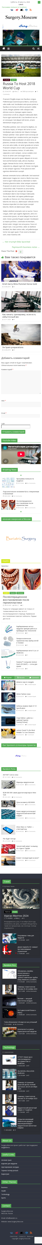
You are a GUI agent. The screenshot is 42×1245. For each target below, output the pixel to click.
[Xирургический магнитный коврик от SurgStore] (9, 1107)
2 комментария (31, 684)
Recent (22, 677)
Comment (35, 677)
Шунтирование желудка (10, 1167)
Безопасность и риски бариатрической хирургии (27, 1030)
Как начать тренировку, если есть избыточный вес (19, 315)
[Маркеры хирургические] (8, 781)
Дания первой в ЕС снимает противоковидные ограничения (28, 949)
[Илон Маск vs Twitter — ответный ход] (8, 826)
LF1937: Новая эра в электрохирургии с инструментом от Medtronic (25, 1060)
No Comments (31, 483)
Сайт (3, 424)
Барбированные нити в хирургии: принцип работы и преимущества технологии (26, 628)
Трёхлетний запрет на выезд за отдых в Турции (26, 847)
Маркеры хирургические (25, 782)
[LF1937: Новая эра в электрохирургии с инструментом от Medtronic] (9, 1056)
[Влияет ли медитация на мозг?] (8, 857)
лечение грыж (6, 1160)
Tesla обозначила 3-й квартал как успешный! (20, 1022)
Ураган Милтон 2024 (16, 915)
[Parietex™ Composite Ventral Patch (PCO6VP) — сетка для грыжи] (8, 661)
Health (6, 593)
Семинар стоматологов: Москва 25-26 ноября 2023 (27, 988)
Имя (3, 401)
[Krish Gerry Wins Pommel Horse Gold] (21, 262)
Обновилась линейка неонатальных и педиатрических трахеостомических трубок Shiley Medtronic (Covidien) (28, 975)
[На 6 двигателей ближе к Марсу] (10, 1009)
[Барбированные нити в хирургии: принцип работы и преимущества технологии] (8, 625)
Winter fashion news (23, 694)
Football (6, 80)
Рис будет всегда (9, 839)
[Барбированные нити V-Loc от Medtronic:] (8, 650)
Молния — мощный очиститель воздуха (25, 1000)
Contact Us (22, 1236)
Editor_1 (16, 91)
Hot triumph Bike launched (16, 241)
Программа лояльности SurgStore (14, 7)
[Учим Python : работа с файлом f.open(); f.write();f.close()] (8, 716)
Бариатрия (5, 1174)
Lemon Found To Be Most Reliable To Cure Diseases (25, 731)
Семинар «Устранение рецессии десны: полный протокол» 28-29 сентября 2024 (27, 1085)
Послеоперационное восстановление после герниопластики (24, 503)
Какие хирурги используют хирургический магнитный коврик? (26, 813)
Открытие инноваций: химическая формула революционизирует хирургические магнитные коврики (27, 1123)
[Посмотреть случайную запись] (38, 48)
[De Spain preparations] (21, 325)
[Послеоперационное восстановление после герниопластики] (8, 501)
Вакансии (30, 1236)
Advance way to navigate (25, 682)
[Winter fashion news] (8, 692)
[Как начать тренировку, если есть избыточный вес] (21, 292)
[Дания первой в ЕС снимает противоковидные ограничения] (9, 946)
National (7, 912)
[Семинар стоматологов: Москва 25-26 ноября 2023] (10, 986)
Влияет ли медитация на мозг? (27, 858)
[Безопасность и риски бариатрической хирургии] (10, 1028)
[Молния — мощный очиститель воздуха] (10, 997)
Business (4, 1187)
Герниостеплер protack (9, 1170)
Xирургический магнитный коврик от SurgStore (27, 1109)
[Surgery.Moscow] (3, 48)
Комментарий (7, 369)
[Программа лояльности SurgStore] (8, 479)
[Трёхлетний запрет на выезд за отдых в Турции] (8, 845)
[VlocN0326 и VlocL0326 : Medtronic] (9, 1070)
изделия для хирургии (9, 1164)
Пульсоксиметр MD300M (25, 802)
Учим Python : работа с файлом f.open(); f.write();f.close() (24, 720)
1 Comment (30, 735)
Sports (14, 80)
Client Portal (13, 1236)
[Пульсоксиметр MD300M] (8, 801)
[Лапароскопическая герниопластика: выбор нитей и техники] (8, 637)
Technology (5, 1194)
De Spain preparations (12, 347)
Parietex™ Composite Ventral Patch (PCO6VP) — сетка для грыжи (26, 664)
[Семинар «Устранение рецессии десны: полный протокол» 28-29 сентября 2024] (9, 1081)
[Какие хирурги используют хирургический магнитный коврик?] (8, 810)
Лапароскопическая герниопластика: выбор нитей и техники (27, 640)
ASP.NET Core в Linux (10, 775)
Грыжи (13, 593)
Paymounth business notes (26, 247)
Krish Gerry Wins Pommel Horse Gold (19, 284)
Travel (15, 912)
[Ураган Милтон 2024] (21, 890)
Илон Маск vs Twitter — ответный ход (25, 828)
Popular (9, 677)
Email (3, 413)
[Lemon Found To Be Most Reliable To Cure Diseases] (8, 729)
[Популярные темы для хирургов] (9, 934)
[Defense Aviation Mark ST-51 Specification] (8, 704)
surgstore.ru (5, 1147)
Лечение (20, 593)
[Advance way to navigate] (8, 680)
